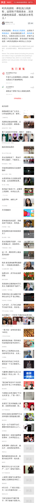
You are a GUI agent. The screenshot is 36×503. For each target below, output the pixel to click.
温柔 (23, 33)
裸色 (14, 30)
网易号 (9, 2)
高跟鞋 (22, 30)
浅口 (18, 30)
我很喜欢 (5, 33)
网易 (3, 2)
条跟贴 (17, 98)
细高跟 (29, 33)
